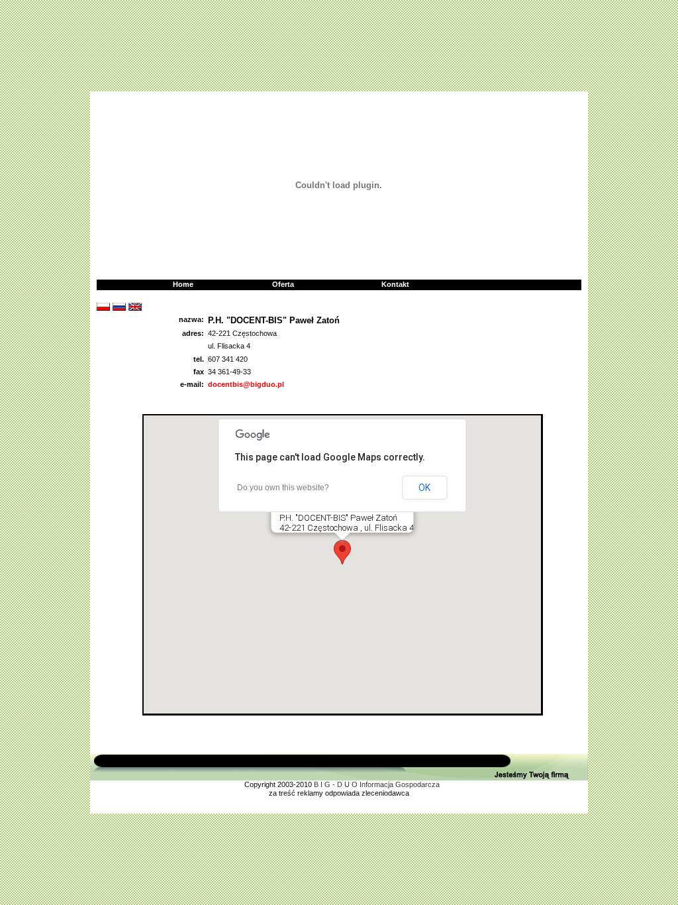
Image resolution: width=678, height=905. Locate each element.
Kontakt (395, 284)
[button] (342, 552)
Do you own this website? (283, 487)
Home (183, 284)
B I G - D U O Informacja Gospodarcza (377, 784)
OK (424, 487)
